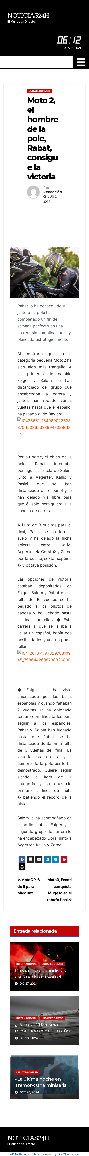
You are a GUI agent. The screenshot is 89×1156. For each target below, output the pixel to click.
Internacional (26, 963)
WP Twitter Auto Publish (25, 1154)
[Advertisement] (44, 224)
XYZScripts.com (69, 1154)
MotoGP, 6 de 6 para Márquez (28, 886)
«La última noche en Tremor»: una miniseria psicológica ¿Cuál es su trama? (41, 1088)
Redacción (52, 192)
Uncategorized (39, 90)
